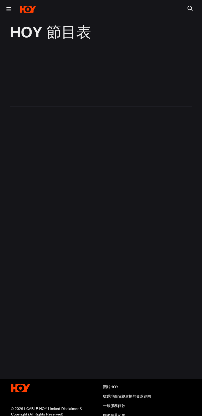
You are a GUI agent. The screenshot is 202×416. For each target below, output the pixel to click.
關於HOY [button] (110, 387)
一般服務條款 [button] (114, 406)
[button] (7, 9)
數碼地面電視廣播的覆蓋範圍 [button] (127, 396)
